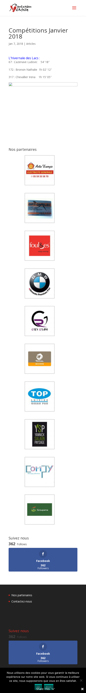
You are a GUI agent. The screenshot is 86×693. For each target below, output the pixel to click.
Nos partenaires (21, 595)
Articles (31, 44)
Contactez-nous (21, 601)
